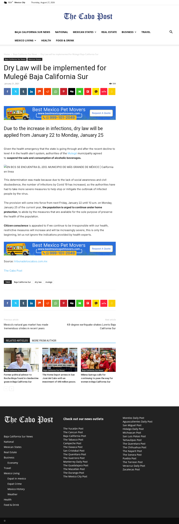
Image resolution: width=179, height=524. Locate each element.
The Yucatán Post (73, 428)
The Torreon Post (133, 462)
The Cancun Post (73, 432)
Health (46, 40)
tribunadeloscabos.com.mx (30, 261)
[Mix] (39, 91)
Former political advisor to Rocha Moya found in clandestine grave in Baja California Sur (21, 378)
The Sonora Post (132, 454)
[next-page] (11, 389)
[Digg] (71, 91)
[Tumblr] (23, 91)
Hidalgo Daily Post (133, 429)
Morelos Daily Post (133, 418)
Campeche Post (72, 443)
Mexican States (83, 32)
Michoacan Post (132, 432)
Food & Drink (65, 40)
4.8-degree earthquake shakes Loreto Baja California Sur (91, 326)
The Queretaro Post (134, 443)
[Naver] (79, 91)
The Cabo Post (13, 270)
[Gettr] (103, 91)
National (61, 32)
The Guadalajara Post (75, 465)
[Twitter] (15, 91)
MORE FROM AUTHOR (44, 340)
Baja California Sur (22, 282)
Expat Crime (15, 483)
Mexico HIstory (16, 489)
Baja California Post (74, 436)
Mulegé (72, 153)
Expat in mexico (17, 478)
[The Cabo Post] (89, 17)
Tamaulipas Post (132, 440)
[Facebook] (7, 91)
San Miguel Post (132, 425)
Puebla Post (129, 458)
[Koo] (111, 91)
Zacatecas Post (131, 469)
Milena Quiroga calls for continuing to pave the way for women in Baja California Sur (97, 378)
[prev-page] (6, 389)
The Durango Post (73, 472)
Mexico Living (24, 40)
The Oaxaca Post (73, 447)
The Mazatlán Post (74, 469)
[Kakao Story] (95, 91)
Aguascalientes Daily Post (137, 421)
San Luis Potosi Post (134, 436)
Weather (12, 494)
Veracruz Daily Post (134, 465)
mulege (48, 282)
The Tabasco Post (73, 439)
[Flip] (87, 91)
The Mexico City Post (75, 476)
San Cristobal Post (73, 450)
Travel (146, 32)
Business (128, 32)
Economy (13, 462)
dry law (38, 282)
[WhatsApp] (55, 91)
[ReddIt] (47, 91)
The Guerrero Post (74, 458)
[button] (171, 32)
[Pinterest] (63, 91)
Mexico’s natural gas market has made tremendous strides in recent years (26, 326)
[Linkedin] (31, 91)
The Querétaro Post (74, 454)
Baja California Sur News (32, 32)
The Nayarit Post (132, 451)
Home (7, 54)
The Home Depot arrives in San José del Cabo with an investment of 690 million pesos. (59, 378)
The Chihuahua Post (134, 447)
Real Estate (109, 32)
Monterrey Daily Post (75, 461)
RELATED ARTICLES (17, 340)
